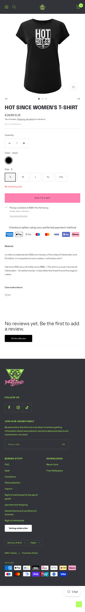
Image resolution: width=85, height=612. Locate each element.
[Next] (78, 98)
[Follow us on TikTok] (27, 407)
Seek (7, 470)
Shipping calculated (25, 119)
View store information (18, 216)
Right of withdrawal (14, 520)
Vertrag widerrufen (18, 528)
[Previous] (6, 98)
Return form (52, 464)
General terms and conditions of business (21, 512)
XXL (61, 177)
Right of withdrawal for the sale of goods (21, 496)
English (33, 543)
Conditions (10, 476)
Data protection (12, 482)
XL (48, 177)
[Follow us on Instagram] (18, 407)
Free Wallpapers (54, 470)
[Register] (63, 444)
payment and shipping (16, 504)
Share (8, 294)
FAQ (7, 464)
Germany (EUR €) (14, 543)
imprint (8, 488)
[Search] (14, 7)
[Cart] (78, 7)
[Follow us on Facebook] (9, 407)
